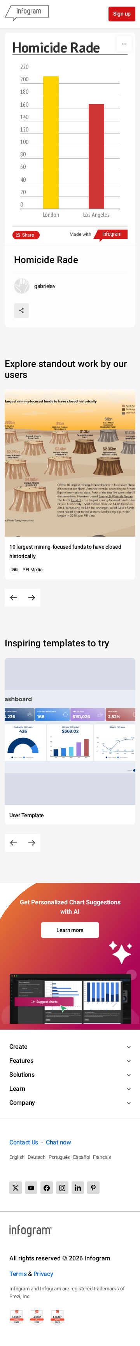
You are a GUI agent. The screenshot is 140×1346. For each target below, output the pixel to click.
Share (28, 235)
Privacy (43, 1274)
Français (102, 1157)
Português (59, 1157)
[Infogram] (27, 14)
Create (18, 1046)
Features (21, 1060)
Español (81, 1157)
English (16, 1157)
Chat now (58, 1142)
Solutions (21, 1074)
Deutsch (37, 1157)
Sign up (122, 14)
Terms (18, 1274)
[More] (124, 44)
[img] (51, 142)
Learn (17, 1088)
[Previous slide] (13, 597)
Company (22, 1102)
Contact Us (23, 1142)
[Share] (21, 310)
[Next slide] (31, 597)
